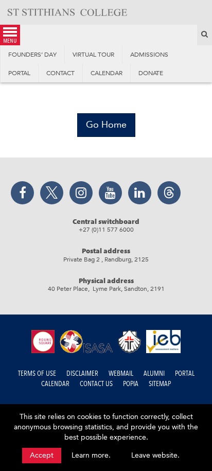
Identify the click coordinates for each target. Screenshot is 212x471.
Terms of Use (37, 373)
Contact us (96, 383)
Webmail (121, 373)
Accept (42, 455)
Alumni (154, 373)
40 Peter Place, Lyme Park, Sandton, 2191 (106, 288)
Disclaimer (82, 373)
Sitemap (160, 383)
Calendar (55, 383)
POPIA (130, 383)
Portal (185, 373)
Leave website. (155, 455)
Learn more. (91, 455)
